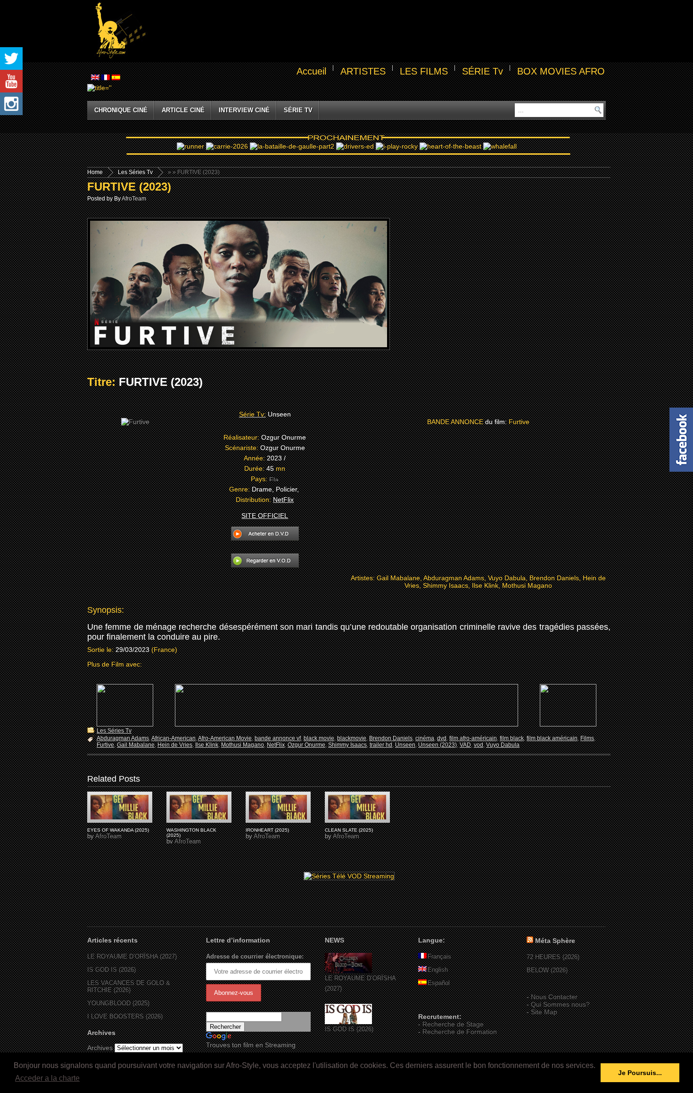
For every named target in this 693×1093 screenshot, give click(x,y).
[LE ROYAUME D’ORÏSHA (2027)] (348, 971)
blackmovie (351, 738)
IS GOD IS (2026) (111, 969)
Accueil (311, 71)
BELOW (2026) (547, 970)
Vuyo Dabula (503, 745)
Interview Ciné (244, 110)
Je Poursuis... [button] (640, 1072)
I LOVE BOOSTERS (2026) (125, 1016)
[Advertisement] (377, 31)
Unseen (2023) (437, 745)
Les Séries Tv (135, 172)
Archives (100, 1047)
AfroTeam (134, 198)
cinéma (424, 738)
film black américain (552, 738)
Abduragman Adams (123, 738)
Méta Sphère (555, 940)
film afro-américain (473, 738)
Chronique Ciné (121, 110)
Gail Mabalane (136, 745)
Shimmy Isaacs (347, 745)
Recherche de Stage (453, 1024)
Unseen (405, 745)
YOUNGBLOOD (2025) (118, 1003)
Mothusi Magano (242, 745)
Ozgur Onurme (306, 745)
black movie (319, 738)
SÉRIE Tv (482, 71)
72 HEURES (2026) (553, 956)
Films (587, 738)
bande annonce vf (278, 738)
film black (512, 738)
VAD (465, 745)
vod (478, 745)
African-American (173, 738)
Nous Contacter (554, 997)
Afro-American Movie (225, 738)
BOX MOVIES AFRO (561, 71)
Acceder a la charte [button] (47, 1078)
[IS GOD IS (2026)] (348, 1022)
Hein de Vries (174, 745)
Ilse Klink (206, 745)
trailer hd (381, 745)
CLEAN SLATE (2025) (349, 830)
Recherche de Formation (459, 1031)
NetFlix (276, 745)
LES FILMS (424, 71)
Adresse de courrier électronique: (255, 956)
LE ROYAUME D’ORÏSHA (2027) (132, 956)
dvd (441, 738)
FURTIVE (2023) (129, 186)
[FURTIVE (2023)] (119, 807)
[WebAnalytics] (437, 1003)
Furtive (105, 745)
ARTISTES (363, 71)
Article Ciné (183, 110)
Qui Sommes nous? (560, 1004)
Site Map (544, 1012)
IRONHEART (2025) (267, 830)
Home (95, 172)
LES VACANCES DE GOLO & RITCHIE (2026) (128, 986)
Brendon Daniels (390, 738)
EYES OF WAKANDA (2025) (118, 830)
